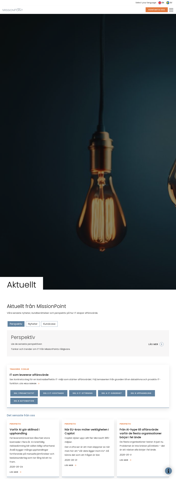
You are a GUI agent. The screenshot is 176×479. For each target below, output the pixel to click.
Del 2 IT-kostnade (53, 393)
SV (171, 2)
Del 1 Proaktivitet (24, 393)
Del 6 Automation (24, 401)
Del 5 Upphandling (141, 393)
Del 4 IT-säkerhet (112, 393)
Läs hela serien (27, 383)
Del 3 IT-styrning (83, 393)
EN (163, 2)
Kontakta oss (156, 9)
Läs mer (14, 472)
